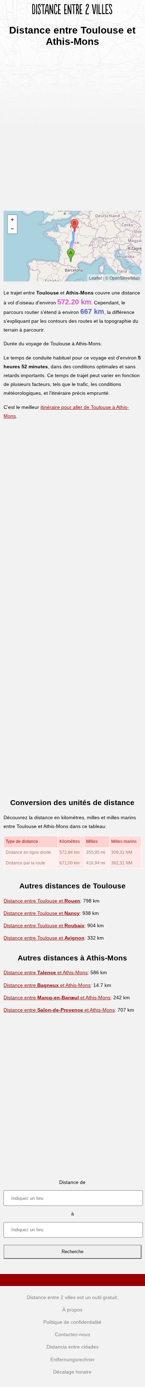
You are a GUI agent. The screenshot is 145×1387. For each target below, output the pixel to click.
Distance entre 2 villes (51, 1297)
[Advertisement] (72, 126)
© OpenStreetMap (122, 278)
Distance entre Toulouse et (42, 901)
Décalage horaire (72, 1372)
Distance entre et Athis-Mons (46, 972)
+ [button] (12, 219)
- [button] (12, 228)
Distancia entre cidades (72, 1347)
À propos (72, 1309)
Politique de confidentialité (72, 1322)
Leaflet (95, 278)
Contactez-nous (72, 1334)
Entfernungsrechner (72, 1359)
